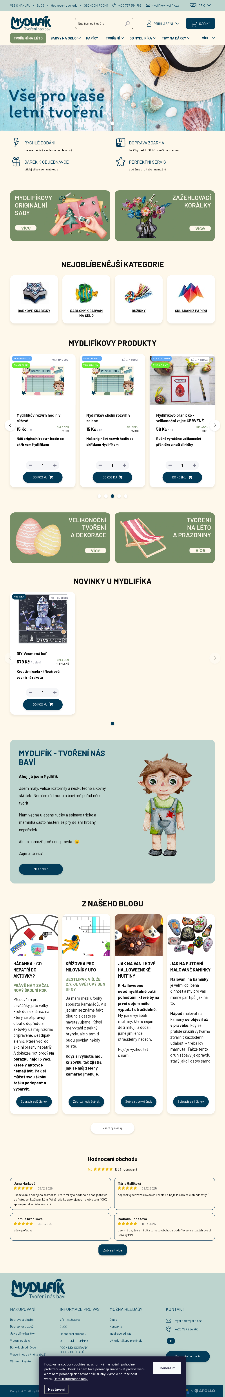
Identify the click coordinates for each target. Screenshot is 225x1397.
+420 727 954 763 (186, 1329)
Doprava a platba (22, 1319)
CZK (202, 5)
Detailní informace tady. (71, 1378)
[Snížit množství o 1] (30, 465)
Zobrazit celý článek (34, 1101)
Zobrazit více (112, 1250)
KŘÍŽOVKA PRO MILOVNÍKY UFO (81, 966)
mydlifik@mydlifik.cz (188, 1320)
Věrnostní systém (21, 1361)
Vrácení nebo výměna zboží (27, 1354)
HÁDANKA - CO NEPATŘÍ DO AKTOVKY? (27, 970)
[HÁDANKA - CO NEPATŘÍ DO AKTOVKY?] (34, 935)
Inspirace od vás (120, 1333)
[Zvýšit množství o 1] (55, 465)
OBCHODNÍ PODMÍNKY (98, 5)
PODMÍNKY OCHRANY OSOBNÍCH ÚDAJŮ (73, 1350)
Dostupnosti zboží (22, 1326)
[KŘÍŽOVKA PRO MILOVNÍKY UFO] (86, 935)
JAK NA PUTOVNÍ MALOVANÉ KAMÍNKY (190, 966)
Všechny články (112, 1128)
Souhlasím (166, 1368)
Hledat (127, 23)
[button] (99, 496)
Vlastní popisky (20, 1340)
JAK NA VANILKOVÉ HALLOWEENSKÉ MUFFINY (136, 970)
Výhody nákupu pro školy (126, 1340)
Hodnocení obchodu (64, 5)
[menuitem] (28, 38)
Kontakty (116, 1326)
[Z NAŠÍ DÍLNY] (182, 382)
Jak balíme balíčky (22, 1333)
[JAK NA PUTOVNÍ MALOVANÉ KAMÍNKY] (191, 935)
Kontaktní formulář (187, 1356)
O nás (113, 1319)
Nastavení (56, 1389)
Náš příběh (41, 869)
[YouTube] (171, 1340)
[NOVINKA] (43, 621)
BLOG (40, 5)
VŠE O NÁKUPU (20, 5)
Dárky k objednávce (23, 1347)
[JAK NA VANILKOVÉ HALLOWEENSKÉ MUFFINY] (139, 935)
